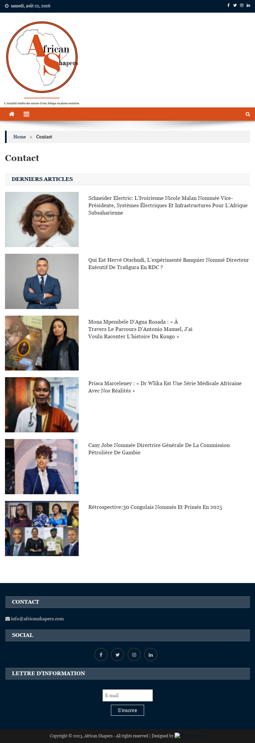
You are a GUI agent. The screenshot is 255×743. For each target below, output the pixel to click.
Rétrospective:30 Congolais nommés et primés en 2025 (155, 507)
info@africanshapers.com (37, 618)
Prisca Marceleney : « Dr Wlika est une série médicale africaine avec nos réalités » (165, 387)
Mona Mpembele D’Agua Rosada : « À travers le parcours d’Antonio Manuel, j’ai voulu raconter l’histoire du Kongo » (140, 329)
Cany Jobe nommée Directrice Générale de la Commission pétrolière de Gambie (159, 449)
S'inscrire (127, 710)
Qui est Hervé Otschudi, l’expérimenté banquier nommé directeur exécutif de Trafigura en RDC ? (168, 263)
